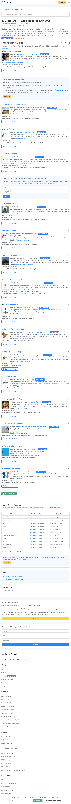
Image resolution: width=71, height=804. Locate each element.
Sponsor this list (20, 38)
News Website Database (9, 716)
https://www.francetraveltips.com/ (27, 54)
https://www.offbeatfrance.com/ (26, 233)
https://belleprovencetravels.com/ (27, 307)
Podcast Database (7, 703)
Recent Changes (6, 787)
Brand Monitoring (7, 753)
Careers (8, 676)
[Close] (70, 793)
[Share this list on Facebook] (7, 26)
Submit (6, 196)
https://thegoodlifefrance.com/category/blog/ (31, 107)
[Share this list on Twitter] (10, 26)
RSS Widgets (5, 760)
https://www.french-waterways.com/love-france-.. (32, 332)
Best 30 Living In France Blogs (13, 576)
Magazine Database (7, 706)
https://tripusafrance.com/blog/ (26, 449)
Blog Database (6, 699)
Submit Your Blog (7, 38)
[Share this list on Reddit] (17, 26)
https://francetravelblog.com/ (25, 472)
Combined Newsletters (8, 756)
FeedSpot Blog (6, 794)
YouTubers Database (8, 713)
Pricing (62, 2)
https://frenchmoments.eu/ (24, 157)
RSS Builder (5, 767)
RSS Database (6, 696)
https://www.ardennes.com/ (25, 379)
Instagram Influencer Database (11, 720)
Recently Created (7, 790)
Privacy (3, 683)
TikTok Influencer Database (10, 727)
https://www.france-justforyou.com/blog (29, 283)
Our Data (4, 673)
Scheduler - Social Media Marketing (13, 770)
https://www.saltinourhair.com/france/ (28, 402)
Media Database (6, 743)
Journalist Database (7, 710)
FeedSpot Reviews (7, 679)
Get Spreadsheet (54, 508)
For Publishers (6, 736)
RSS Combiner (6, 763)
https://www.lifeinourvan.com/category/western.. (32, 427)
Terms (3, 686)
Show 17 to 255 (10, 494)
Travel (7, 9)
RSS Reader (5, 740)
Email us (7, 96)
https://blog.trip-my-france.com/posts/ (29, 355)
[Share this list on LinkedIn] (13, 26)
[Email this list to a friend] (20, 26)
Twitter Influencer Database (10, 723)
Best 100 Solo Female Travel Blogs (14, 579)
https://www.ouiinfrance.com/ (25, 132)
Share (3, 26)
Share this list (6, 587)
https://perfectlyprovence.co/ (25, 207)
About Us (4, 669)
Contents (27, 23)
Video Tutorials (6, 780)
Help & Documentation (8, 783)
